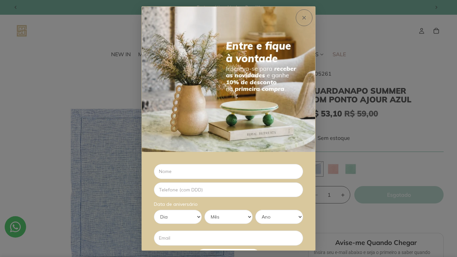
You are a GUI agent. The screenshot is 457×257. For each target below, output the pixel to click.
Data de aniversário (176, 204)
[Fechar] (304, 17)
